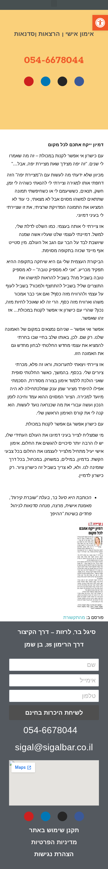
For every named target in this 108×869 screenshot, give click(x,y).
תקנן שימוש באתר (54, 830)
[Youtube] (29, 81)
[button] (54, 3)
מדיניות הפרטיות (54, 842)
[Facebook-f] (79, 816)
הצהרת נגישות (54, 854)
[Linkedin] (45, 81)
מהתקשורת (74, 617)
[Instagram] (62, 81)
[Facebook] (79, 81)
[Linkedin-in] (45, 816)
